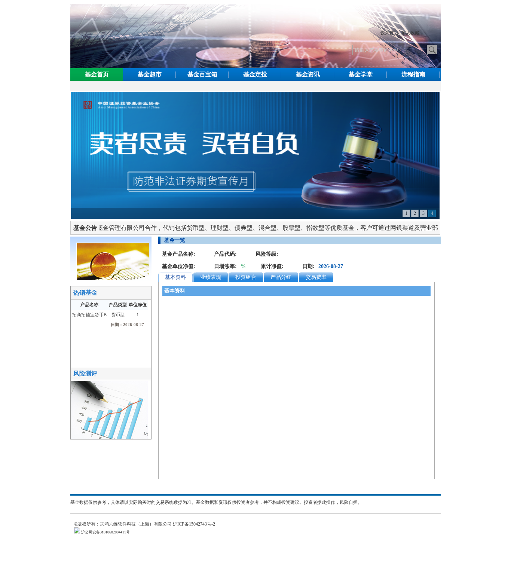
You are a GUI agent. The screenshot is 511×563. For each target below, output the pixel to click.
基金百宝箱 (202, 74)
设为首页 (389, 33)
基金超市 (150, 74)
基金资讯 (308, 74)
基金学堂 (361, 74)
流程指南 (413, 74)
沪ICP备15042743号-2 (196, 524)
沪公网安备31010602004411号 (105, 532)
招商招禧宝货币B (89, 314)
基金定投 (255, 74)
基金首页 (97, 74)
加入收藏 (410, 33)
